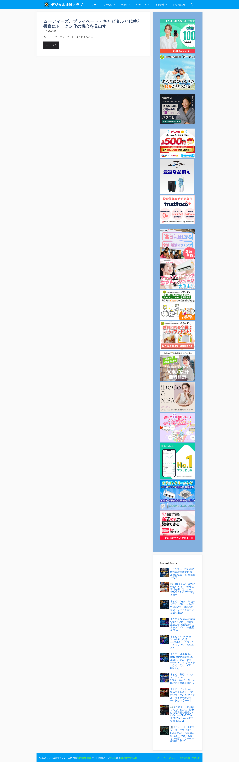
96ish (113, 757)
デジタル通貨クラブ (67, 4)
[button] (192, 4)
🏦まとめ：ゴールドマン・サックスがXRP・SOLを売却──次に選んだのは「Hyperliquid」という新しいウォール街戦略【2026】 (182, 734)
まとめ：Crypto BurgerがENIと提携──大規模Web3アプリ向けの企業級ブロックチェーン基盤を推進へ (182, 607)
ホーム (95, 4)
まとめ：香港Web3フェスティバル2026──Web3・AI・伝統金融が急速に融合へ (182, 678)
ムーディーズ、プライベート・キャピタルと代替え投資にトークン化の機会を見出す (92, 23)
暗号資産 (108, 4)
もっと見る (51, 45)
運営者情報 (185, 757)
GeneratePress (84, 757)
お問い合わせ (179, 4)
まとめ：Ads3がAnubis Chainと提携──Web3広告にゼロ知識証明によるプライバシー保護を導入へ (182, 624)
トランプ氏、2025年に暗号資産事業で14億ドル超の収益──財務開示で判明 (182, 573)
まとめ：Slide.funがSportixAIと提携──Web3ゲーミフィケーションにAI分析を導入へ (182, 642)
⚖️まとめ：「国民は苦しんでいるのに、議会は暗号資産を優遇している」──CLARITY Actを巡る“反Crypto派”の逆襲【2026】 (182, 713)
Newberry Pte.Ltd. (128, 757)
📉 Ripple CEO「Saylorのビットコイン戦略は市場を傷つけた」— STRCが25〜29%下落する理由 (182, 589)
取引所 (124, 4)
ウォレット (141, 4)
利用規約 (196, 757)
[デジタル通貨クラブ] (46, 4)
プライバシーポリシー (167, 757)
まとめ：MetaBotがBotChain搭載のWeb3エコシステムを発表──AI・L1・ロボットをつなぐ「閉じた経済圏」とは (182, 661)
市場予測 (159, 4)
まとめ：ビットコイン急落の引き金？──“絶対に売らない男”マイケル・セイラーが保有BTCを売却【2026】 (182, 695)
